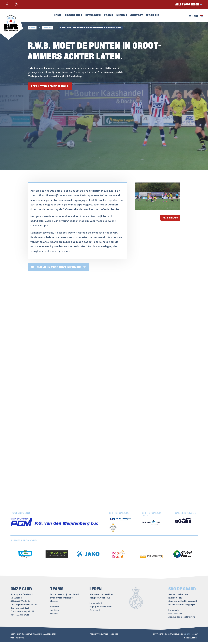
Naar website (175, 613)
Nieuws (121, 15)
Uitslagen (93, 15)
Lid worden (174, 610)
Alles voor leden (187, 4)
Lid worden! (95, 603)
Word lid (152, 15)
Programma (73, 15)
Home (58, 15)
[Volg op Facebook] (7, 4)
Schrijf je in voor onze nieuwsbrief (58, 267)
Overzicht (94, 610)
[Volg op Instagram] (15, 4)
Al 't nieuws (170, 217)
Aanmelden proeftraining (181, 616)
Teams (108, 15)
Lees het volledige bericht (49, 86)
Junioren (55, 610)
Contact (136, 15)
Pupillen (54, 613)
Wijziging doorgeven (100, 606)
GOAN (187, 634)
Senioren (55, 606)
